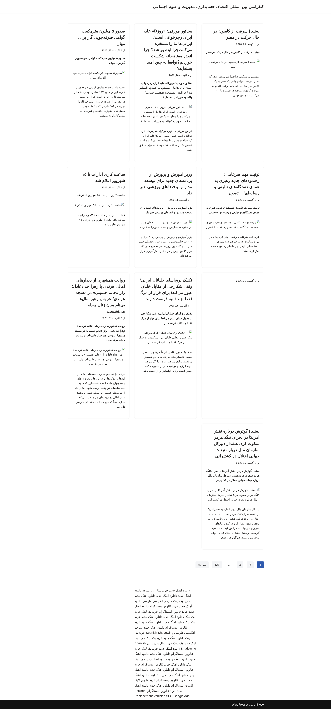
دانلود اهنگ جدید (179, 590)
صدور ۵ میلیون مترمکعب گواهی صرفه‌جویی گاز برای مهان (101, 37)
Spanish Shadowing (159, 632)
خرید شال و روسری (155, 590)
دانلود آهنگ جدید (177, 675)
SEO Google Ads (177, 696)
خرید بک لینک (181, 601)
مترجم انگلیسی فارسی (157, 601)
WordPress (238, 704)
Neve (260, 704)
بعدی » (202, 564)
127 (217, 564)
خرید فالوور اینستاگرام (163, 606)
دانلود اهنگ (178, 664)
